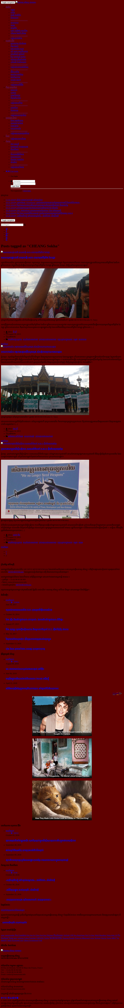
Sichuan (98, 938)
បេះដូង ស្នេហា (16, 80)
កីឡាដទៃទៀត (16, 98)
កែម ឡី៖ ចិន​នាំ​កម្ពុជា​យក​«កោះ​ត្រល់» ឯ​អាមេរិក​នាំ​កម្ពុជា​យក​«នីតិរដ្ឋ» (34, 619)
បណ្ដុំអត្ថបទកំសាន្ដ (17, 167)
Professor (58, 935)
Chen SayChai (40, 935)
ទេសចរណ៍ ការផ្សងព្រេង (19, 147)
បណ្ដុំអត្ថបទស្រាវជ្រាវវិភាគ (20, 133)
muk (40, 940)
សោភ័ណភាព (15, 77)
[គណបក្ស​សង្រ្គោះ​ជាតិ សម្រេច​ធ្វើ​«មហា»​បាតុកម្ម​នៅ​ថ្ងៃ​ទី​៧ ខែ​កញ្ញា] (25, 252)
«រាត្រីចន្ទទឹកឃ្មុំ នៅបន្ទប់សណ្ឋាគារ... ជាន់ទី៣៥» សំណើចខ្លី (30, 880)
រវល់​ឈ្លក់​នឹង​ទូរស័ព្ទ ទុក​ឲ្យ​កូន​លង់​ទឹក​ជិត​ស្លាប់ (25, 850)
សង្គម (13, 25)
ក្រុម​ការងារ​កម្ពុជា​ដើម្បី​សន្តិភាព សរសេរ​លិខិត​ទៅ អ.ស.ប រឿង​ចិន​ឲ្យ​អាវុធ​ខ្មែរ (32, 448)
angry (15, 938)
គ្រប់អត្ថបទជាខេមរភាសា (47, 339)
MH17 (114, 938)
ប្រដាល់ (13, 93)
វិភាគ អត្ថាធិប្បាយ (17, 120)
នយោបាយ (15, 23)
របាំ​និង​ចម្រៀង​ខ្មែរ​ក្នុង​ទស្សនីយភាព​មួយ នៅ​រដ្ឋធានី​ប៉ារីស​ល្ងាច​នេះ (32, 688)
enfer (2, 935)
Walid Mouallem (100, 935)
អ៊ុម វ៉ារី (15, 429)
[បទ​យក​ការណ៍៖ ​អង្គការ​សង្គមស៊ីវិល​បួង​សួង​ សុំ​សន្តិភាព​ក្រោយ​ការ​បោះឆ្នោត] (28, 347)
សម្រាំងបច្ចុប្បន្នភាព (15, 339)
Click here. (27, 191)
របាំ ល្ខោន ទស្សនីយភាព (19, 51)
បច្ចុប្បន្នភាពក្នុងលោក (64, 339)
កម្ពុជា (13, 10)
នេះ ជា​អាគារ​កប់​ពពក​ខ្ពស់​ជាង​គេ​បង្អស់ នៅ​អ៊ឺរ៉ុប (25, 669)
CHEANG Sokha (42, 938)
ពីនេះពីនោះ (15, 149)
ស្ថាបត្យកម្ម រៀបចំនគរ (18, 43)
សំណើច (14, 162)
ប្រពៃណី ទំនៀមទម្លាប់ (18, 62)
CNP (71, 935)
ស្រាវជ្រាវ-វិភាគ (11, 118)
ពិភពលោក (14, 18)
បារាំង (13, 12)
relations (21, 938)
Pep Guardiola (20, 935)
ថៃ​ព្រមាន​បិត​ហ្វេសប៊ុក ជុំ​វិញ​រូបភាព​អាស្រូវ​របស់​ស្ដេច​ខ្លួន (28, 639)
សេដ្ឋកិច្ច (14, 28)
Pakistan (50, 935)
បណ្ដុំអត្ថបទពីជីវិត (17, 85)
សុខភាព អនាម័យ (17, 74)
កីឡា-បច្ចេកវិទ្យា (11, 87)
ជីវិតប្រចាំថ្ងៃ (15, 72)
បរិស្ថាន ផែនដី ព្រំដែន (18, 33)
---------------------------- (19, 20)
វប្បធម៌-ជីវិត (10, 41)
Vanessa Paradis (69, 938)
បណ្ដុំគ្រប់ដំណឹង (16, 38)
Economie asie (17, 940)
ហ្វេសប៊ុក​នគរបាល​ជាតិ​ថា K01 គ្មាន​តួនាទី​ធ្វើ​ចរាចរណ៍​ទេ (29, 609)
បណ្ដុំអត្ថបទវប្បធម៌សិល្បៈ (20, 67)
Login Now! (15, 186)
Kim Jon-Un (31, 935)
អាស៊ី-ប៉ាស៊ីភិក (16, 15)
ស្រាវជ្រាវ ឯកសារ (17, 123)
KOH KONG (56, 938)
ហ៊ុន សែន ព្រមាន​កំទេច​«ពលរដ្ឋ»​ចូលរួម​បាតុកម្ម (25, 648)
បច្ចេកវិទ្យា (14, 108)
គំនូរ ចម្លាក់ (14, 46)
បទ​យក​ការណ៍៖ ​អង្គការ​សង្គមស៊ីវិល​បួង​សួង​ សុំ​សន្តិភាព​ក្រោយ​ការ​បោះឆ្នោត (31, 351)
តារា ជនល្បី (15, 144)
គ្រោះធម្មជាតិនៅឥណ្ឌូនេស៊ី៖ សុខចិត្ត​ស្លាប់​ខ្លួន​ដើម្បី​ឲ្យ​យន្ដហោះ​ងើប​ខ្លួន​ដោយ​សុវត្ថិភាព (41, 840)
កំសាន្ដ (8, 141)
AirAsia (66, 935)
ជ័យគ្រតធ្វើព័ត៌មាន (17, 154)
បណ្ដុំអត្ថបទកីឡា (17, 103)
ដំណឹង (8, 7)
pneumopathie (10, 935)
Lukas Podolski (30, 938)
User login (14, 171)
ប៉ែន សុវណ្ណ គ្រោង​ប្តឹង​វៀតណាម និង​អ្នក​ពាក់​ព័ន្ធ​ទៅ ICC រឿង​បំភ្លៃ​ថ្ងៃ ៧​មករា (37, 629)
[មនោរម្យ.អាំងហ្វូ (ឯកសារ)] (26, 2)
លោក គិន (16, 535)
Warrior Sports (106, 938)
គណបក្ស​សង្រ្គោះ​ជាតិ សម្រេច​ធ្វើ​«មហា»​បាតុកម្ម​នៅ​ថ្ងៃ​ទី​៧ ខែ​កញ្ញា (28, 257)
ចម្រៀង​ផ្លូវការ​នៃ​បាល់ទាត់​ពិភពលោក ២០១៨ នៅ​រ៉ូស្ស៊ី (27, 678)
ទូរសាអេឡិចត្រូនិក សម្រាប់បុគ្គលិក (14, 922)
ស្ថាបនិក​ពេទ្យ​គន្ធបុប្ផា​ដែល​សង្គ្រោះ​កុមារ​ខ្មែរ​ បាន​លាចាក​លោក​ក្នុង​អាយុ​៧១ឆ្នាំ (37, 860)
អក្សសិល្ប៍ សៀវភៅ (17, 54)
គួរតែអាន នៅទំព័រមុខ (15, 436)
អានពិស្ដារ (4, 344)
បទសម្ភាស (15, 126)
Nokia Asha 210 (112, 935)
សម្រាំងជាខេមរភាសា (30, 339)
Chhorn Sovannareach (31, 940)
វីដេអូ (7, 136)
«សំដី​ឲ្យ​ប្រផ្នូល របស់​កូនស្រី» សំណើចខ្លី (22, 889)
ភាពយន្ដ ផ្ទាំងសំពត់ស (18, 59)
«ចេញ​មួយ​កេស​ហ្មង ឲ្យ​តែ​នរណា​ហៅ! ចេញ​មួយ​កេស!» (28, 899)
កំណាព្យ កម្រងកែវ (17, 159)
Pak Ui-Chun (89, 935)
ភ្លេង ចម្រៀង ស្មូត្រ (17, 49)
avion (92, 938)
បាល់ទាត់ (14, 90)
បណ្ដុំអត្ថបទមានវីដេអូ (18, 139)
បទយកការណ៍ (16, 128)
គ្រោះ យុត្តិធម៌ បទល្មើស (19, 31)
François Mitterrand (82, 938)
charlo (9, 940)
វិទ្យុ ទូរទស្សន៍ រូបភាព (18, 57)
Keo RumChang (79, 935)
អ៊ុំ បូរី (15, 332)
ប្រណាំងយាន (15, 95)
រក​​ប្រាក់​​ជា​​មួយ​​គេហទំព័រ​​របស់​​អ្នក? (13, 910)
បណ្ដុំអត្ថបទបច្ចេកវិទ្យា (18, 115)
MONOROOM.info (16, 572)
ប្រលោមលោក (16, 157)
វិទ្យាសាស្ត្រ (14, 110)
